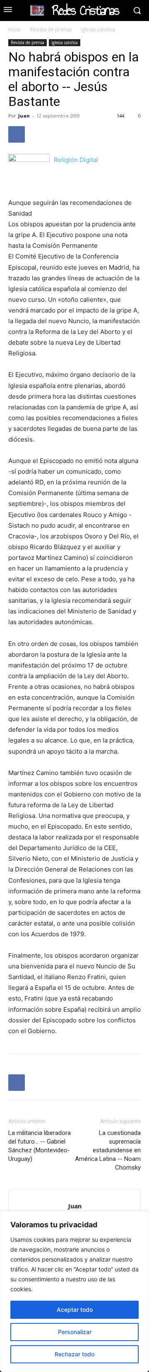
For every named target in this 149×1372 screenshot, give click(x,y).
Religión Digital (76, 160)
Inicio (14, 29)
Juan (24, 116)
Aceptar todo (75, 1309)
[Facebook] (16, 134)
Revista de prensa (51, 29)
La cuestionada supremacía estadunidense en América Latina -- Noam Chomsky (108, 1150)
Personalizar (74, 1331)
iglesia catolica (98, 29)
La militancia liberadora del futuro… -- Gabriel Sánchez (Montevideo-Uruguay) (39, 1146)
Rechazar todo (74, 1354)
